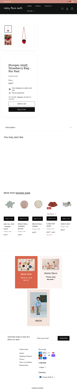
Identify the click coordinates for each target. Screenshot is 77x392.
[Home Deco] (50, 264)
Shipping (20, 97)
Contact (48, 6)
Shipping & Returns (25, 356)
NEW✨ (38, 6)
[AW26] (38, 305)
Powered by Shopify (37, 388)
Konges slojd (13, 76)
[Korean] (72, 1)
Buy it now (22, 109)
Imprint (21, 353)
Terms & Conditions (25, 362)
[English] (68, 1)
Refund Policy (23, 365)
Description (10, 127)
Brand (30, 11)
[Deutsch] (70, 1)
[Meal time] (26, 265)
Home (29, 6)
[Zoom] (24, 36)
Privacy (21, 359)
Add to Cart (7, 161)
